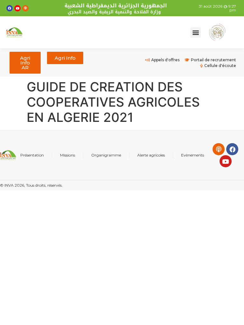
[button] (195, 32)
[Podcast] (25, 8)
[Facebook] (9, 8)
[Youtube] (17, 8)
